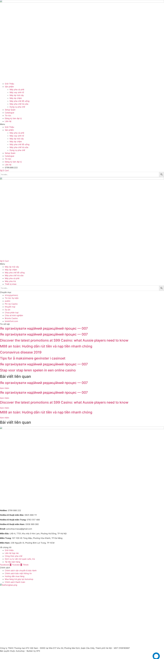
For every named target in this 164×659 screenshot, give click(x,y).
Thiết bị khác (11, 284)
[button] (82, 124)
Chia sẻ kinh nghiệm (14, 315)
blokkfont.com (11, 321)
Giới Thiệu (9, 83)
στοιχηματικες (11, 295)
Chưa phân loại (11, 312)
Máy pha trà (10, 281)
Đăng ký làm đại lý (13, 118)
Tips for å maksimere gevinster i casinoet (32, 358)
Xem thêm (4, 388)
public (7, 301)
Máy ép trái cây (17, 95)
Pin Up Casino (11, 304)
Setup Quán (10, 110)
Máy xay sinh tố (17, 92)
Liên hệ (8, 121)
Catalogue (9, 112)
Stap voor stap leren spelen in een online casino (38, 370)
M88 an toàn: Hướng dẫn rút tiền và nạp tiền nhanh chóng (46, 346)
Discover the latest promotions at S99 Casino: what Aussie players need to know (64, 340)
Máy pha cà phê (17, 89)
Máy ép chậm (16, 98)
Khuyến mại (10, 307)
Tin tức (8, 115)
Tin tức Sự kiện (11, 298)
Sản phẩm (9, 86)
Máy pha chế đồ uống (19, 101)
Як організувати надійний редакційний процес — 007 (44, 328)
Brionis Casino (11, 318)
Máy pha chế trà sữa (19, 104)
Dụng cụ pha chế (17, 107)
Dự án (7, 309)
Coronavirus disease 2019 (21, 352)
